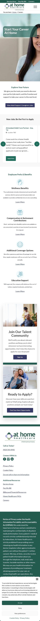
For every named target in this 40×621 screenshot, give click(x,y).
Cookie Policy (14, 618)
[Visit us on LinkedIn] (12, 459)
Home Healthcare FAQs (12, 496)
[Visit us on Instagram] (8, 459)
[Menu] (34, 7)
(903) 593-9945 (9, 450)
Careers (6, 500)
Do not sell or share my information (16, 475)
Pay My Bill (7, 488)
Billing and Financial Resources (14, 492)
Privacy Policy (24, 618)
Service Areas (8, 484)
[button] (37, 579)
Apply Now (10, 158)
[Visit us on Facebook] (4, 459)
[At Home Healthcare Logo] (16, 7)
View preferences (20, 613)
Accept (20, 603)
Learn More (20, 202)
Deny (20, 608)
